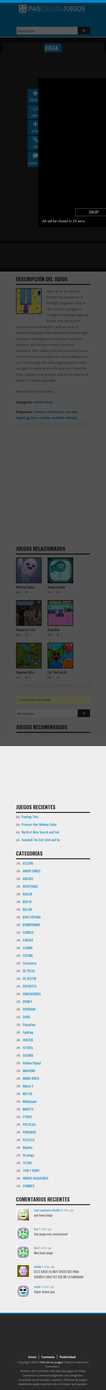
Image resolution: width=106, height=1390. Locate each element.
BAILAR (27, 893)
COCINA (28, 955)
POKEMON (29, 1132)
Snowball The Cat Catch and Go (40, 839)
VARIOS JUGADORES (35, 1178)
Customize (29, 963)
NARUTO (28, 1109)
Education (29, 1024)
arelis (37, 1286)
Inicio (32, 1357)
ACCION (28, 863)
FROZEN (28, 1039)
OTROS (27, 1116)
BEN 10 (27, 901)
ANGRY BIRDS (31, 870)
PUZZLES (29, 1139)
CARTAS (28, 940)
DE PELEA (29, 970)
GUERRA (28, 1055)
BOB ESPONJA (32, 916)
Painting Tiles (29, 816)
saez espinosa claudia (47, 1210)
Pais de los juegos (51, 1362)
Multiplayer (30, 1101)
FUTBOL (28, 1047)
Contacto (47, 1357)
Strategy (28, 1155)
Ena (36, 1229)
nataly (37, 1266)
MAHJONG (29, 1070)
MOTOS (27, 1093)
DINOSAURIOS (32, 993)
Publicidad (68, 1357)
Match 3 (28, 1085)
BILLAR (27, 909)
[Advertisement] (53, 766)
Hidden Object (32, 1062)
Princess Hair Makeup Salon (38, 824)
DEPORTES (29, 986)
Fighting (28, 1032)
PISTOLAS (29, 1124)
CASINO (28, 947)
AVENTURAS (30, 886)
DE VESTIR (29, 978)
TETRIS (27, 1162)
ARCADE (28, 878)
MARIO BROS (31, 1078)
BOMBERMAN (31, 924)
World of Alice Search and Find (40, 832)
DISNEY (27, 1001)
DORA (26, 1016)
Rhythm (27, 1147)
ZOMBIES (29, 1185)
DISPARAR (29, 1009)
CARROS (28, 932)
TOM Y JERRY (31, 1170)
